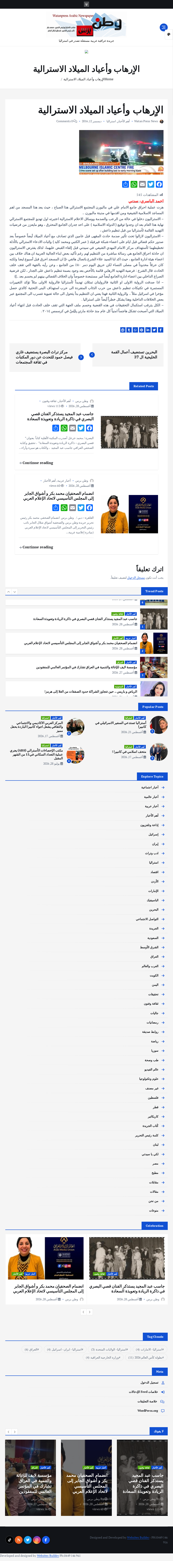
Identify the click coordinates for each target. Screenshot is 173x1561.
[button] (8, 592)
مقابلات (153, 1182)
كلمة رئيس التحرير (146, 1135)
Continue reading (37, 462)
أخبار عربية (64, 480)
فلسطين (153, 1097)
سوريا (154, 1050)
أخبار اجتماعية (149, 787)
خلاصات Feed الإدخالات (143, 1392)
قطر (155, 1107)
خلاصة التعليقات (147, 1401)
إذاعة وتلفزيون (149, 825)
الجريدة (153, 928)
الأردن (154, 881)
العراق (120, 637)
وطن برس (81, 401)
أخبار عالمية (151, 797)
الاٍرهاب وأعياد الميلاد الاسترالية (84, 79)
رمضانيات (152, 1022)
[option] (86, 619)
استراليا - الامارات (149, 1349)
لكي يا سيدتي (150, 1154)
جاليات (154, 1013)
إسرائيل (153, 834)
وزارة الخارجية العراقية (102, 1357)
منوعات (153, 1210)
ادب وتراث (131, 687)
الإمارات (153, 891)
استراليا (111, 121)
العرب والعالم (150, 966)
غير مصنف (151, 1088)
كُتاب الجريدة (150, 1126)
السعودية (119, 662)
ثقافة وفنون (49, 401)
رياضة (154, 1041)
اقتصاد (154, 872)
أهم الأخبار (123, 121)
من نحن (153, 1201)
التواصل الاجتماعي (147, 919)
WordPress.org (148, 1411)
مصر (155, 1163)
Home (109, 79)
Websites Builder (138, 1537)
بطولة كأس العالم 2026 (145, 1357)
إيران (155, 844)
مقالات (154, 1192)
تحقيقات (153, 994)
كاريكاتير (153, 1116)
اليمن (155, 985)
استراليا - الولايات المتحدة (108, 1349)
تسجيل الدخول (149, 1382)
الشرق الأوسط (149, 947)
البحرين (153, 909)
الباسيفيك (152, 900)
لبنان (155, 1144)
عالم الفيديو (151, 1069)
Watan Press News (146, 121)
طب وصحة (151, 1060)
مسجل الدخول (136, 577)
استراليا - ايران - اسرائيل (64, 1349)
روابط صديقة (150, 1032)
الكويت (154, 975)
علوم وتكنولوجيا (148, 1079)
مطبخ (155, 1173)
